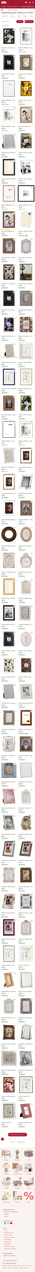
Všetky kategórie (27, 6)
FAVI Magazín (7, 1239)
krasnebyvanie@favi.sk (12, 1211)
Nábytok (3, 6)
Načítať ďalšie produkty (16, 1134)
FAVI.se (5, 1268)
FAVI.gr (21, 1268)
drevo (12, 16)
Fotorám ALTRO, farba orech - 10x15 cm (12, 1096)
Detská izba (6, 1202)
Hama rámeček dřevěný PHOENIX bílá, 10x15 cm (15, 519)
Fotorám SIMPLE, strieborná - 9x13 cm (12, 650)
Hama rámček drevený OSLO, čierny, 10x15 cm (14, 624)
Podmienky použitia (9, 1246)
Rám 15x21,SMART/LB (7, 231)
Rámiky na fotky (12, 10)
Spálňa (29, 1188)
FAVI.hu (19, 1265)
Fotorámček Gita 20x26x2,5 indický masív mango (15, 991)
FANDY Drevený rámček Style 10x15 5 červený (14, 939)
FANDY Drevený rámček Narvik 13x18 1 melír (14, 913)
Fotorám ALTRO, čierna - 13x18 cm (11, 310)
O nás (5, 1230)
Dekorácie (10, 6)
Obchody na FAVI (9, 1232)
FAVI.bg (16, 1268)
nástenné (4, 16)
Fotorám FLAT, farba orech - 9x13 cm (12, 283)
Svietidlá (6, 1174)
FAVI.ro (14, 1265)
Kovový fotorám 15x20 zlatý (26, 283)
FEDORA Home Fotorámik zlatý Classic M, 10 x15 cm (16, 362)
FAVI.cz (5, 1265)
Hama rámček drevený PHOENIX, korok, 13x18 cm (15, 493)
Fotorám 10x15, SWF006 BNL (9, 598)
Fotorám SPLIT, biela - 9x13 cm (10, 336)
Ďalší (12, 1142)
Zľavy (28, 1202)
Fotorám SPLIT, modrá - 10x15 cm (11, 74)
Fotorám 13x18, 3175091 (25, 362)
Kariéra (6, 1216)
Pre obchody (7, 1242)
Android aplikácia (11, 1255)
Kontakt (6, 1214)
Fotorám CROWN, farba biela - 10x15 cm (12, 677)
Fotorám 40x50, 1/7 (23, 1096)
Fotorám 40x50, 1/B (24, 965)
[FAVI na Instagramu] (8, 1223)
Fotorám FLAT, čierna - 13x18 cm (10, 48)
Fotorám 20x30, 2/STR (7, 965)
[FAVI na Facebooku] (5, 1223)
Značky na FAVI (8, 1235)
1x (9, 229)
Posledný (20, 1142)
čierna (31, 16)
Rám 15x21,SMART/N (24, 126)
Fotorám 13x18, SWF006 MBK (9, 179)
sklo (19, 16)
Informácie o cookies (10, 1248)
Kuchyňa (28, 1174)
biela (25, 16)
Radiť (20, 21)
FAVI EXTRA (7, 1244)
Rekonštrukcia (18, 1174)
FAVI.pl (10, 1265)
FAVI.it (29, 1265)
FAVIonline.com (7, 1260)
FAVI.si (26, 1268)
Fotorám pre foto (6, 1122)
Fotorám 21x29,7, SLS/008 (8, 388)
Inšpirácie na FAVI (9, 1237)
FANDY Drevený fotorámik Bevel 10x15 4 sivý (14, 860)
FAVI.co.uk (11, 1268)
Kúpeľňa (6, 1188)
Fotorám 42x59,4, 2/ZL (25, 388)
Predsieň (17, 1202)
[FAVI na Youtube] (11, 1223)
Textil (15, 6)
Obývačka (17, 1188)
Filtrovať (30, 21)
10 (32, 1139)
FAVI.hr (24, 1265)
